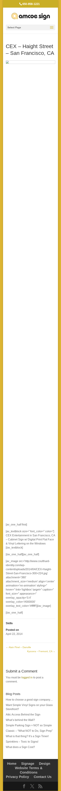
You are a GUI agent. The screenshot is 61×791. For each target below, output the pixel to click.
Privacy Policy (17, 777)
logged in (27, 677)
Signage (27, 763)
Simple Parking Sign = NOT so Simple (29, 725)
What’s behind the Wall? (20, 720)
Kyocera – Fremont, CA (41, 651)
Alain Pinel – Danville (18, 647)
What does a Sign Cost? (20, 747)
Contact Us (43, 777)
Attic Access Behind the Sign (23, 714)
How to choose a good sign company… (29, 699)
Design (44, 763)
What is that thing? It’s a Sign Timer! (27, 736)
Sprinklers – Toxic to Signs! (22, 741)
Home (11, 763)
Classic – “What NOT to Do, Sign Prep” (29, 730)
